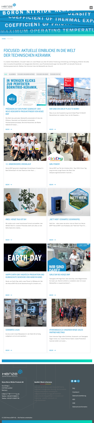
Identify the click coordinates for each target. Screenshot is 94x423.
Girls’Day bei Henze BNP (59, 274)
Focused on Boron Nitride (26, 74)
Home (4, 39)
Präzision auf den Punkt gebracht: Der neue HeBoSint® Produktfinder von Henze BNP (25, 111)
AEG (73, 399)
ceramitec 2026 (13, 329)
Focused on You (55, 74)
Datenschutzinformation (79, 407)
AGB (73, 403)
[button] (91, 7)
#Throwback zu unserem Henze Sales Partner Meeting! (66, 331)
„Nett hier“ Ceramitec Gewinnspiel (64, 219)
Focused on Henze (42, 74)
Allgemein (12, 74)
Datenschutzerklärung (79, 396)
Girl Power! (54, 164)
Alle (5, 74)
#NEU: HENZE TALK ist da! (16, 219)
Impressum (75, 392)
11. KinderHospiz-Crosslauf (18, 164)
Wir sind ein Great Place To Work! (64, 108)
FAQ (73, 388)
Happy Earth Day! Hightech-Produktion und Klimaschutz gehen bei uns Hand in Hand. (25, 275)
